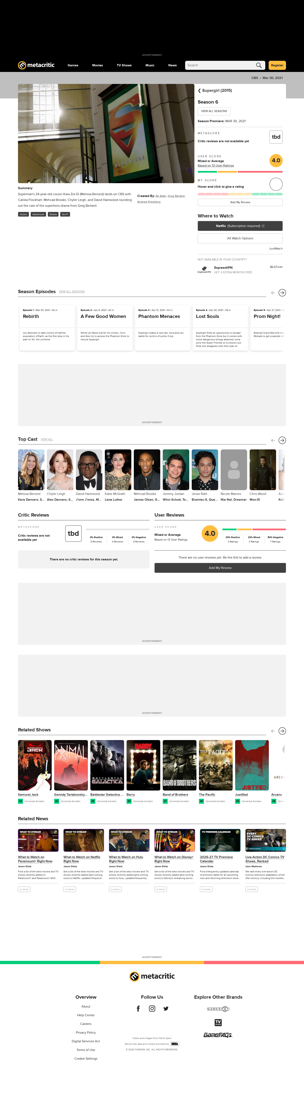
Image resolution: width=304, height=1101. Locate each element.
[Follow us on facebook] (138, 1011)
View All (47, 439)
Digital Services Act (86, 1041)
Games (73, 65)
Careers (85, 1024)
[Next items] (282, 292)
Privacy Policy (86, 1033)
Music (150, 65)
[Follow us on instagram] (152, 1011)
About (85, 1006)
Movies (97, 65)
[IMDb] (174, 1044)
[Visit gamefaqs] (218, 1037)
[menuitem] (73, 65)
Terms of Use (86, 1050)
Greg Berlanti (176, 196)
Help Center (86, 1015)
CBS (254, 78)
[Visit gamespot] (218, 1011)
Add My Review (240, 202)
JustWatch (276, 248)
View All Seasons (214, 111)
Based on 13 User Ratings (216, 166)
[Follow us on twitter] (166, 1011)
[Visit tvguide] (218, 1025)
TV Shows (124, 65)
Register (277, 65)
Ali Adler (161, 196)
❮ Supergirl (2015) (215, 90)
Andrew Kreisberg (148, 202)
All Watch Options (240, 238)
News (172, 65)
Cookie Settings (85, 1059)
